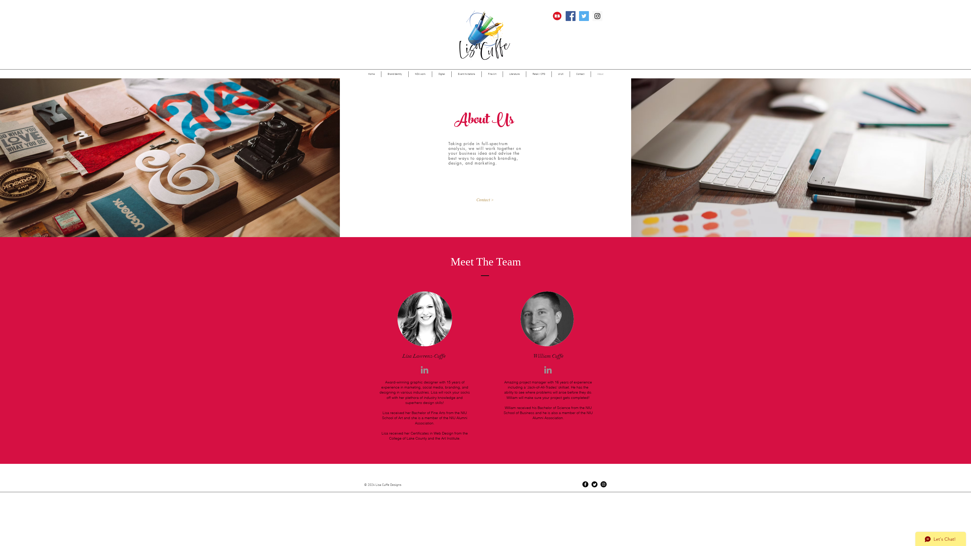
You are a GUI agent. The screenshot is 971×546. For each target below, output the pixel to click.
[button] (420, 74)
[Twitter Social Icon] (584, 16)
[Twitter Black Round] (594, 484)
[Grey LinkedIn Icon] (424, 370)
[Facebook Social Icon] (571, 16)
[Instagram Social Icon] (597, 16)
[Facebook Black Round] (585, 484)
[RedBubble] (557, 16)
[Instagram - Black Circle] (604, 484)
